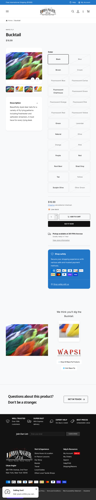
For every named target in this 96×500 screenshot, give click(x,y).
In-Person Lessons (42, 457)
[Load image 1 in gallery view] (10, 89)
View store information (61, 240)
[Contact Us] (83, 11)
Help (74, 2)
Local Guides (40, 470)
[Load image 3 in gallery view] (28, 89)
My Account (85, 2)
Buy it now (69, 224)
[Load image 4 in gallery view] (38, 89)
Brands (37, 463)
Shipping (51, 205)
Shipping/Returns (70, 466)
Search (66, 460)
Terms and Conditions (54, 491)
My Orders (67, 457)
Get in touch (74, 399)
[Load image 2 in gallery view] (19, 89)
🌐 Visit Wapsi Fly (69, 368)
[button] (7, 11)
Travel (37, 466)
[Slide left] (33, 79)
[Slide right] (37, 79)
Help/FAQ (67, 463)
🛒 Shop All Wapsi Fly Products (69, 362)
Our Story (38, 460)
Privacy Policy (40, 491)
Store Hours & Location (44, 453)
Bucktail (17, 20)
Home (10, 20)
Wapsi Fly (10, 29)
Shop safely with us (61, 284)
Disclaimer (86, 491)
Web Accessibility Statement (72, 491)
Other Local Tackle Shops (45, 473)
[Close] (36, 489)
